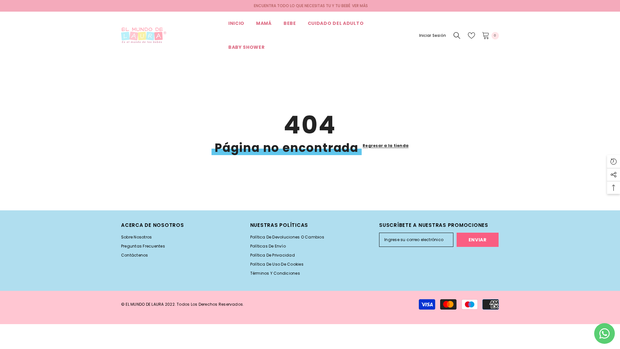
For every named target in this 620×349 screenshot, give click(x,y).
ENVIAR (478, 240)
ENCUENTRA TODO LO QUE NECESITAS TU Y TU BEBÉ (302, 5)
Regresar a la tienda (385, 145)
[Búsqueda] (457, 35)
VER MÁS (360, 5)
